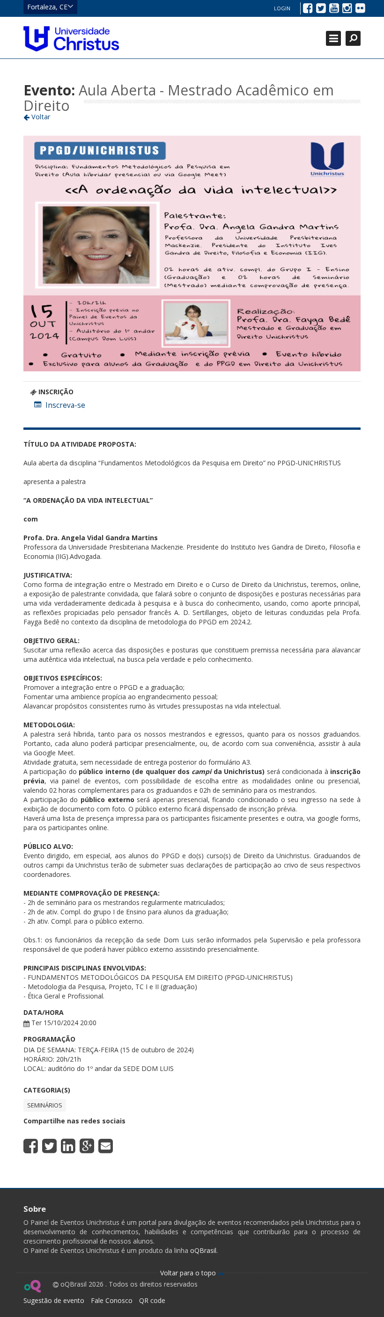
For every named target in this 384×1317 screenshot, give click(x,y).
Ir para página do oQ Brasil (32, 1286)
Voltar (40, 116)
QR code (152, 1300)
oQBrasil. (203, 1250)
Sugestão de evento (53, 1300)
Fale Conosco (112, 1300)
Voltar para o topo (189, 1272)
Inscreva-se (65, 405)
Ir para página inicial (71, 38)
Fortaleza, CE (47, 6)
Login (282, 8)
